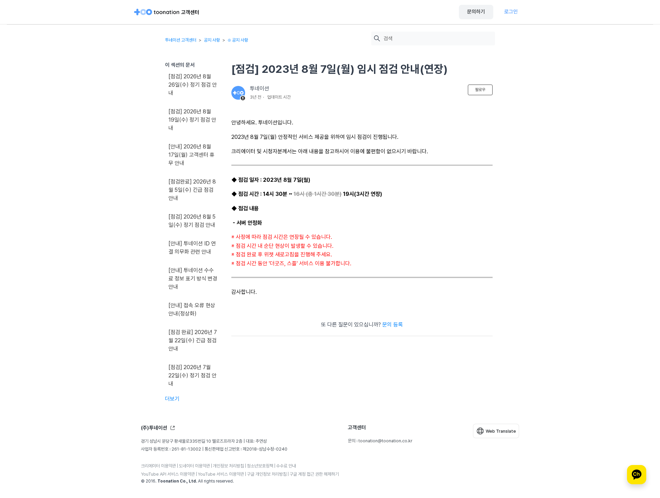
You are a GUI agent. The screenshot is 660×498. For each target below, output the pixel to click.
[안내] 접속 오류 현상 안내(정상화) (191, 309)
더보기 (172, 399)
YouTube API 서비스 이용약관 (168, 474)
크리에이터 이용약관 (158, 465)
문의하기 (476, 12)
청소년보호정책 (260, 465)
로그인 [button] (511, 12)
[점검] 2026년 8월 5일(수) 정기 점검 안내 (192, 220)
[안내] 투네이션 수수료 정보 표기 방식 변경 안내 (192, 278)
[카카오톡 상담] (636, 474)
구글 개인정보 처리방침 (267, 474)
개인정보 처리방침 (228, 465)
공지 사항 (212, 40)
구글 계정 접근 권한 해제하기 (314, 474)
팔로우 (480, 89)
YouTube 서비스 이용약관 (221, 474)
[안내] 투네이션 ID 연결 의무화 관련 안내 (192, 247)
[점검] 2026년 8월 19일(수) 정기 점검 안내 (192, 119)
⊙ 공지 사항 (238, 40)
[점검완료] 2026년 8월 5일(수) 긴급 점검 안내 (192, 189)
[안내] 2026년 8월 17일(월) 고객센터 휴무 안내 (191, 154)
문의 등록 (392, 324)
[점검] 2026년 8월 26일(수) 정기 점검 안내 (192, 84)
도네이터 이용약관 (194, 465)
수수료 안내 (286, 465)
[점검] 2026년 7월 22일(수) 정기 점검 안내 (192, 375)
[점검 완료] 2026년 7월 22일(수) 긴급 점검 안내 (192, 340)
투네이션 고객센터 (180, 40)
